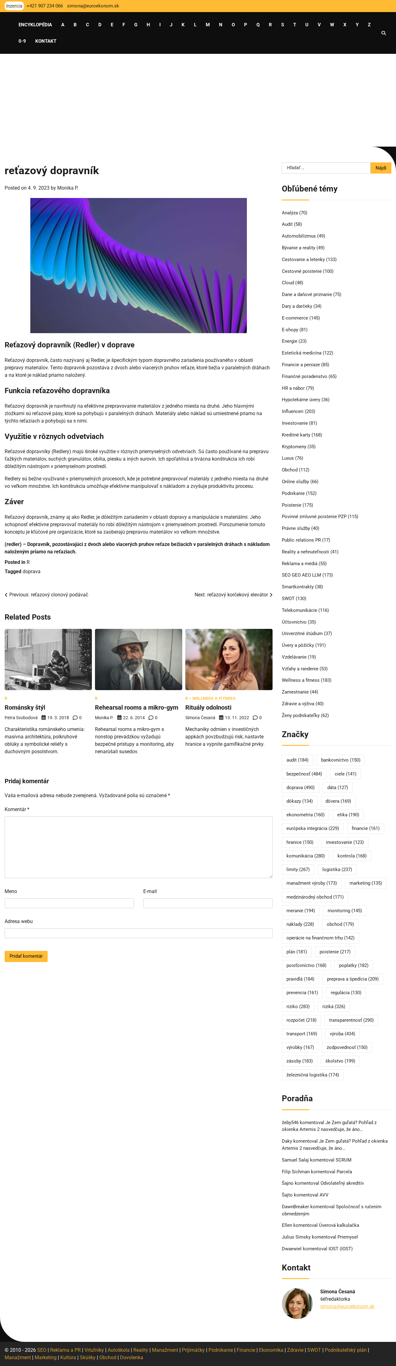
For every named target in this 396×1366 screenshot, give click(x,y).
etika (348, 815)
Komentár (17, 809)
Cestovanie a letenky (303, 259)
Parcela (344, 1172)
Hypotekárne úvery (301, 399)
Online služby (295, 481)
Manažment (165, 1350)
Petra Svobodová (21, 717)
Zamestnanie (295, 692)
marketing (366, 883)
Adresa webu (19, 921)
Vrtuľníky (94, 1350)
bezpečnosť (304, 774)
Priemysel (348, 1237)
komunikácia (305, 856)
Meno (11, 891)
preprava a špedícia (353, 979)
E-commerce (295, 318)
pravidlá (300, 979)
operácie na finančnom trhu (320, 938)
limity (298, 869)
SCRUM (343, 1160)
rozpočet (301, 1020)
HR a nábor (293, 388)
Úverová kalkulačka (339, 1225)
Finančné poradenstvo (304, 376)
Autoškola (119, 1350)
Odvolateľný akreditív (342, 1183)
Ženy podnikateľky (301, 715)
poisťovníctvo (306, 965)
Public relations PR (301, 540)
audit (297, 760)
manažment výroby (311, 883)
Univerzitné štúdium (302, 633)
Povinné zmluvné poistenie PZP (314, 516)
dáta (337, 787)
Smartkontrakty (298, 587)
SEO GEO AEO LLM (301, 575)
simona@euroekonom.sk (347, 1306)
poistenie (335, 952)
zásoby (299, 1061)
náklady (300, 924)
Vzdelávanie (294, 657)
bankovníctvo (340, 760)
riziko (298, 1006)
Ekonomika (271, 1350)
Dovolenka (131, 1357)
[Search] (383, 33)
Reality (140, 1350)
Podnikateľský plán (346, 1350)
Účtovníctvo (294, 622)
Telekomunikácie (299, 610)
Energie (289, 341)
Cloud (288, 283)
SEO (41, 1350)
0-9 (22, 41)
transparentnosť (351, 1020)
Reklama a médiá (299, 563)
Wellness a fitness (213, 698)
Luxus (288, 458)
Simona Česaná (200, 717)
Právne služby (296, 528)
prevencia (302, 992)
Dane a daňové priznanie (307, 294)
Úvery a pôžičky (298, 645)
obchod (340, 924)
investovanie (345, 842)
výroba (342, 1034)
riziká (333, 1006)
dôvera (338, 801)
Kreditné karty (296, 435)
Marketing (46, 1357)
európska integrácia (312, 828)
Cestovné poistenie (302, 271)
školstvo (340, 1061)
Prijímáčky (193, 1350)
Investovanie (295, 423)
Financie (246, 1350)
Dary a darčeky (297, 306)
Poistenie (291, 505)
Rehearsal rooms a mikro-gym (136, 707)
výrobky (300, 1047)
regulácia (346, 992)
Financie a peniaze (301, 364)
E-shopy (290, 330)
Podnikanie (293, 493)
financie (366, 828)
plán (296, 952)
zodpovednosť (347, 1047)
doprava (32, 571)
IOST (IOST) (341, 1249)
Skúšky (88, 1357)
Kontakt (45, 41)
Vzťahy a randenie (300, 669)
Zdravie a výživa (298, 704)
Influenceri (292, 411)
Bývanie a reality (298, 248)
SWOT (288, 598)
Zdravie (295, 1350)
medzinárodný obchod (315, 897)
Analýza (290, 213)
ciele (345, 774)
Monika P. (67, 188)
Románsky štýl (25, 707)
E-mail (150, 891)
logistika (337, 869)
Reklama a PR (65, 1350)
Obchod (290, 470)
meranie (300, 910)
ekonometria (305, 815)
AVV (325, 1195)
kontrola (352, 856)
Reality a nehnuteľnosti (305, 552)
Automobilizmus (299, 236)
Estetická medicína (301, 353)
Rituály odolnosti (208, 707)
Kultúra (68, 1357)
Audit (287, 224)
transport (301, 1034)
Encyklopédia (35, 25)
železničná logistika (312, 1075)
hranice (299, 842)
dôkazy (299, 801)
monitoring (345, 910)
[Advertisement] (198, 100)
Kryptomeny (294, 446)
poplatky (353, 965)
